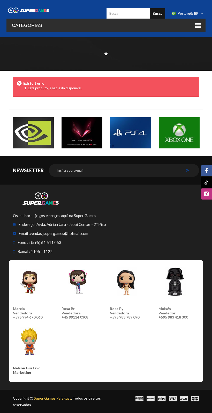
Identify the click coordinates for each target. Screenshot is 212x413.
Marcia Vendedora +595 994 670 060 (27, 313)
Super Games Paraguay (52, 398)
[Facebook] (206, 170)
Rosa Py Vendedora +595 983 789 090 (124, 313)
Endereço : (27, 224)
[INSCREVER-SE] (188, 170)
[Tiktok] (206, 182)
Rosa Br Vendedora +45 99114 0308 (75, 313)
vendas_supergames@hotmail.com (59, 233)
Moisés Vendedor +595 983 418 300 (173, 313)
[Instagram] (206, 194)
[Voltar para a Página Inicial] (106, 53)
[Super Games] (28, 10)
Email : (24, 233)
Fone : (23, 242)
